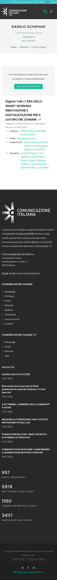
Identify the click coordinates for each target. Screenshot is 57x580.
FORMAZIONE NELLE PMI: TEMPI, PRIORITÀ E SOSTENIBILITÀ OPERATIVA (24, 436)
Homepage (9, 291)
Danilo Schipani (29, 153)
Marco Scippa (28, 160)
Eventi (7, 300)
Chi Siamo (9, 296)
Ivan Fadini (43, 167)
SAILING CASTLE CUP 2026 (16, 374)
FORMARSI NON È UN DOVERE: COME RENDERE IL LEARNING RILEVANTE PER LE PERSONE (26, 451)
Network (24, 47)
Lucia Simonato (39, 163)
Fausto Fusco (38, 156)
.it (36, 2)
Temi (6, 355)
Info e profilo (28, 40)
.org (53, 2)
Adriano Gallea (29, 167)
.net (41, 2)
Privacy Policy (18, 559)
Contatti (8, 323)
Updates (8, 310)
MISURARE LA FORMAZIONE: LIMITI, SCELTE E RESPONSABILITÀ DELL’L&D (25, 421)
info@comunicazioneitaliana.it (29, 572)
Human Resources (26, 138)
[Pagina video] (39, 119)
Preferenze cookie (36, 559)
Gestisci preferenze (28, 86)
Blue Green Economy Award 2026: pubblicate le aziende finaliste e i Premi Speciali (24, 389)
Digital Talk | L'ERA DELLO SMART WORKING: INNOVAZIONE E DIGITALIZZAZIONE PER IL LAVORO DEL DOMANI (23, 110)
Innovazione (39, 149)
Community (10, 314)
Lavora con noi (11, 319)
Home (14, 47)
